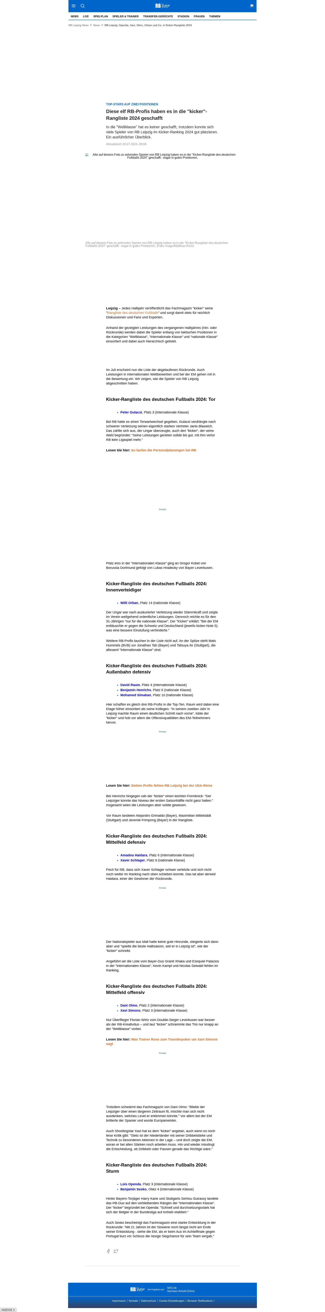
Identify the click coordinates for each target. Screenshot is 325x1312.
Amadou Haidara (133, 855)
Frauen (199, 16)
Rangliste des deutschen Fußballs (132, 313)
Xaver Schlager (132, 860)
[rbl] (138, 1289)
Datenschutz (148, 1300)
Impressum (119, 1300)
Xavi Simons (130, 1010)
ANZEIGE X (8, 1310)
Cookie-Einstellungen (171, 1300)
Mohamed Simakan (135, 695)
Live (86, 16)
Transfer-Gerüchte (158, 16)
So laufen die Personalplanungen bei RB (163, 450)
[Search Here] (82, 6)
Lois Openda (130, 1184)
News (74, 16)
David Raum (130, 685)
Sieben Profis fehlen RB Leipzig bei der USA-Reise (171, 785)
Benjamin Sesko (133, 1189)
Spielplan (100, 16)
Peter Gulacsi (131, 412)
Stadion (183, 16)
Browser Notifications (200, 1300)
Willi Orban (129, 603)
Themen (214, 16)
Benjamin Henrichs (135, 690)
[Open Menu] (73, 6)
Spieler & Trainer (125, 16)
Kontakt (133, 1300)
